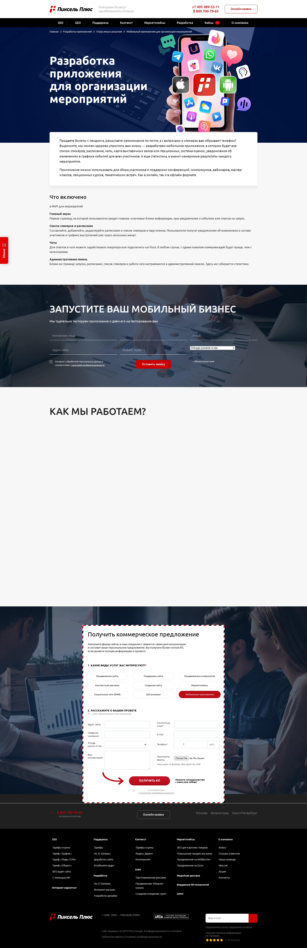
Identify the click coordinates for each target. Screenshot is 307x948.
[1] (207, 940)
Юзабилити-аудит (104, 865)
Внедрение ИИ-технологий (193, 884)
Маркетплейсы (186, 839)
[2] (211, 940)
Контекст (140, 839)
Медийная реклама (188, 875)
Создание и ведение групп (151, 893)
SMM (138, 869)
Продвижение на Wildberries (193, 859)
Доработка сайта (103, 859)
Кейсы (222, 847)
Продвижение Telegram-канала (150, 885)
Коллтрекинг (143, 859)
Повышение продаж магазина (194, 853)
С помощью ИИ (61, 877)
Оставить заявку (153, 364)
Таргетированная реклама (151, 877)
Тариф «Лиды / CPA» (64, 859)
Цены (180, 893)
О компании (225, 839)
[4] (218, 940)
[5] (221, 940)
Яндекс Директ (144, 853)
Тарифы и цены (61, 847)
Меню (4, 253)
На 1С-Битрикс (102, 853)
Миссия (223, 865)
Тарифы (98, 847)
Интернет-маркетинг (64, 887)
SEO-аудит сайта (61, 871)
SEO (54, 839)
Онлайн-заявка (241, 8)
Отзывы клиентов (229, 853)
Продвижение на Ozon (190, 865)
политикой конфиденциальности (87, 365)
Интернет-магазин (104, 889)
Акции (222, 871)
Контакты (224, 877)
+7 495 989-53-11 (205, 7)
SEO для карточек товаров (192, 847)
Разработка (100, 875)
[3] (214, 940)
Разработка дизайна (105, 895)
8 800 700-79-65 (206, 11)
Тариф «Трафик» (62, 853)
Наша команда (227, 859)
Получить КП (149, 780)
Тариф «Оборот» (62, 865)
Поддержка (100, 839)
